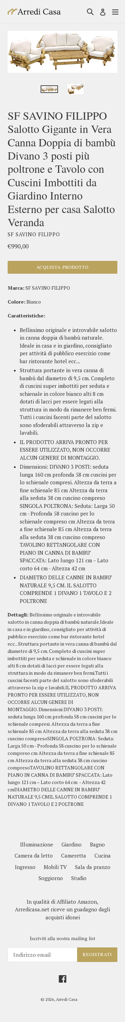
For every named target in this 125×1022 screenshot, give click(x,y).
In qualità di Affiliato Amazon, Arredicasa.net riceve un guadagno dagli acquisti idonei (62, 909)
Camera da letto (34, 855)
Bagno (97, 844)
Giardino (71, 844)
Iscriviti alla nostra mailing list (62, 938)
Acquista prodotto (62, 267)
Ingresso (25, 866)
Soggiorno (51, 878)
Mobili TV (55, 866)
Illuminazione (36, 844)
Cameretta (73, 855)
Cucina (102, 855)
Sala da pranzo (92, 866)
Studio (78, 878)
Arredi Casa (66, 999)
